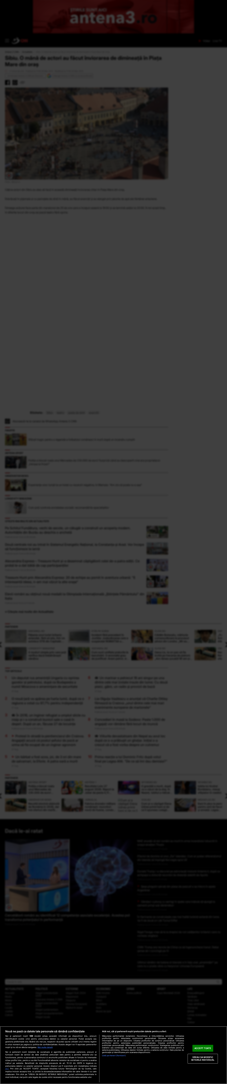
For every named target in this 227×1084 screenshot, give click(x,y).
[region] (113, 1055)
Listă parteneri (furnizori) (114, 1055)
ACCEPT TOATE (202, 1048)
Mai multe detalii (45, 1047)
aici (7, 1068)
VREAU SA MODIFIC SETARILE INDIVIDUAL (202, 1058)
